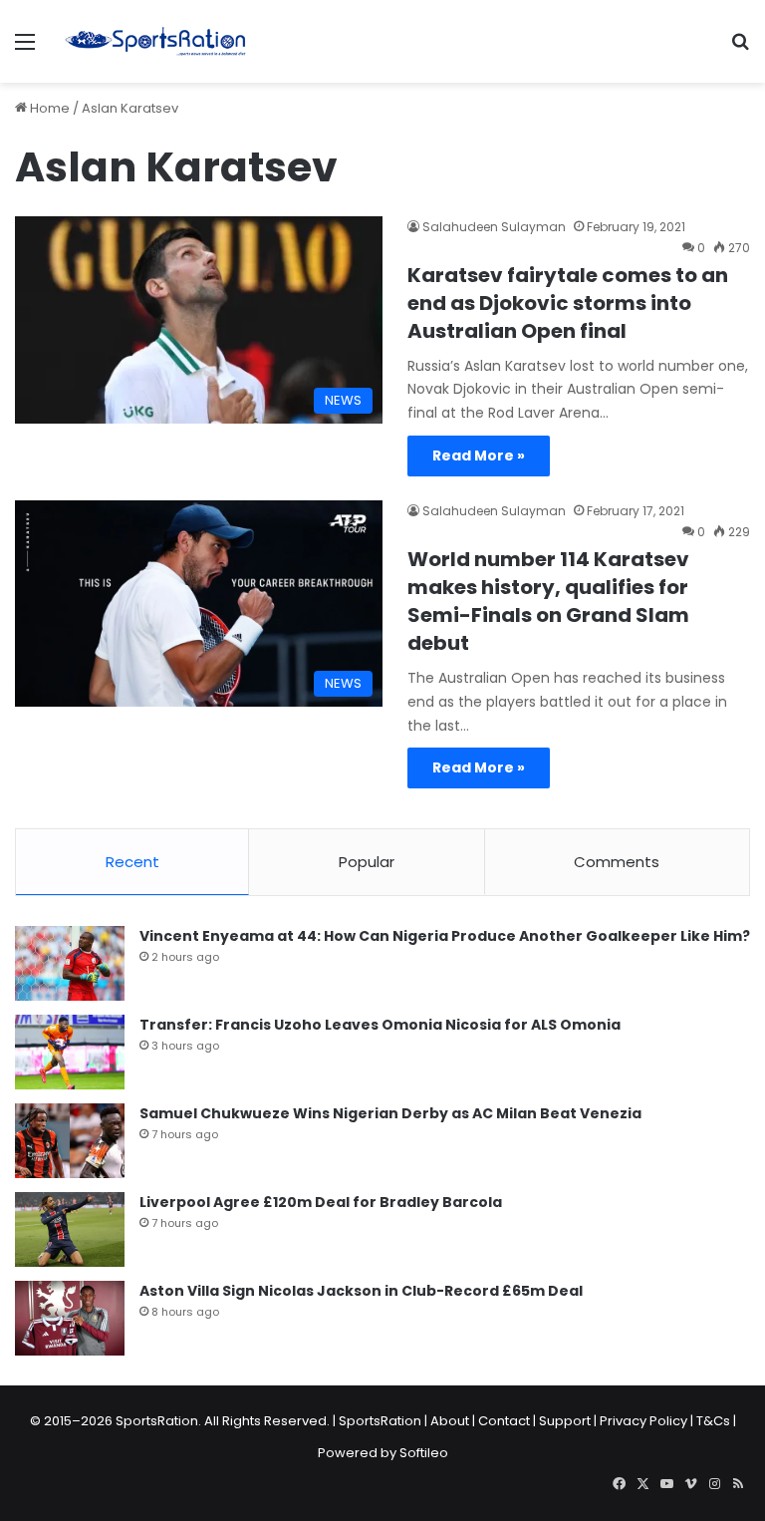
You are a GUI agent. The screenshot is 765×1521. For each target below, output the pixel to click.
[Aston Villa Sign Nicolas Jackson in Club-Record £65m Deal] (70, 1318)
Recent (132, 861)
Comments (616, 861)
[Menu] (25, 49)
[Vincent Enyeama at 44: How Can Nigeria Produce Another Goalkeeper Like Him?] (70, 963)
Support (565, 1420)
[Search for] (740, 49)
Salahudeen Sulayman (494, 226)
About (449, 1420)
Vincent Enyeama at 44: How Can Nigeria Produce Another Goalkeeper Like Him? (444, 936)
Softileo (423, 1452)
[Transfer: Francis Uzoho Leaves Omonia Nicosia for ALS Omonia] (70, 1052)
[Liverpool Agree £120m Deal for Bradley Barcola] (70, 1229)
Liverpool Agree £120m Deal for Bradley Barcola (320, 1202)
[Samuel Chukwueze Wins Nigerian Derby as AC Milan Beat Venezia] (70, 1140)
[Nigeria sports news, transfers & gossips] (155, 41)
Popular (366, 861)
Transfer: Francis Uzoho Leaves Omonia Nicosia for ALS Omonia (380, 1025)
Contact (504, 1420)
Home (48, 108)
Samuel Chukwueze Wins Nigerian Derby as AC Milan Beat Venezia (390, 1113)
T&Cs (713, 1420)
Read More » (478, 455)
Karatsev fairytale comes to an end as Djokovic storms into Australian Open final (567, 303)
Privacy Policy (643, 1420)
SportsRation (380, 1420)
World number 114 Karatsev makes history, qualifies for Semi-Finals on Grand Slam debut (548, 601)
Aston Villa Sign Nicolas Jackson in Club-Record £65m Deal (361, 1291)
